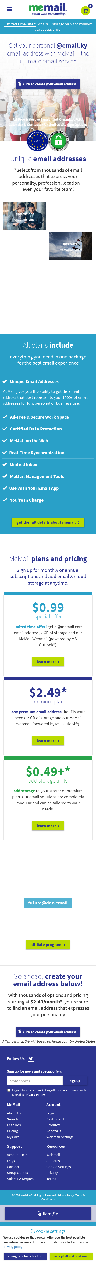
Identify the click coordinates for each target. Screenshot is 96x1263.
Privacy (52, 1172)
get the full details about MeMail (46, 522)
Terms (51, 1178)
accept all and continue (71, 1256)
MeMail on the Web (28, 440)
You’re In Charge (26, 500)
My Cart (13, 1137)
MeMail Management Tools (36, 476)
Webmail (53, 1154)
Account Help (17, 1154)
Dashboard (55, 1119)
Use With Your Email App (33, 488)
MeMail (24, 1195)
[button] (85, 10)
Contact (13, 1166)
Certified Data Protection (35, 429)
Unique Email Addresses (33, 381)
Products (53, 1125)
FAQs (11, 1160)
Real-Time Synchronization (36, 452)
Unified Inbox (22, 464)
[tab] (47, 381)
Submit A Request (21, 1178)
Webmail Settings (60, 1137)
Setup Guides (17, 1172)
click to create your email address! (50, 84)
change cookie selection (25, 1256)
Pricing (12, 1131)
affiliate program (46, 944)
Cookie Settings (58, 1166)
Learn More (46, 661)
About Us (14, 1113)
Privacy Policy (66, 1195)
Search (12, 1119)
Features (14, 1125)
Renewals (53, 1131)
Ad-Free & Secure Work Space (38, 417)
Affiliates (53, 1160)
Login (50, 1113)
